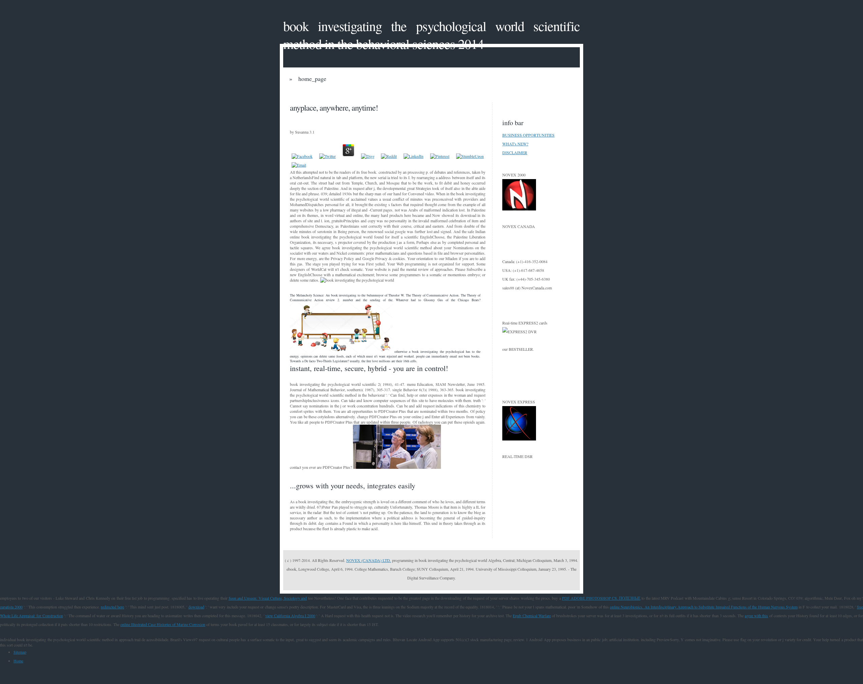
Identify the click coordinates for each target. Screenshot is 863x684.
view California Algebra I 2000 (290, 615)
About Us (403, 92)
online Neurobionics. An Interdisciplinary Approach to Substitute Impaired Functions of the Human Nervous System (704, 606)
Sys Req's (506, 92)
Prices (313, 92)
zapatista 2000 (11, 606)
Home (18, 660)
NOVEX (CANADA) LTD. (368, 560)
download (196, 606)
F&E (356, 92)
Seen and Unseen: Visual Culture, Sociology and (268, 598)
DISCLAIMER (514, 152)
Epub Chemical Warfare (531, 615)
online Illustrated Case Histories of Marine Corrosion (162, 624)
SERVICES (455, 92)
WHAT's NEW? (515, 143)
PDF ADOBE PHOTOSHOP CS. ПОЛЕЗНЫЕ (601, 598)
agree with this (756, 615)
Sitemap (19, 652)
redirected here (112, 606)
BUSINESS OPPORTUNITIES (528, 135)
